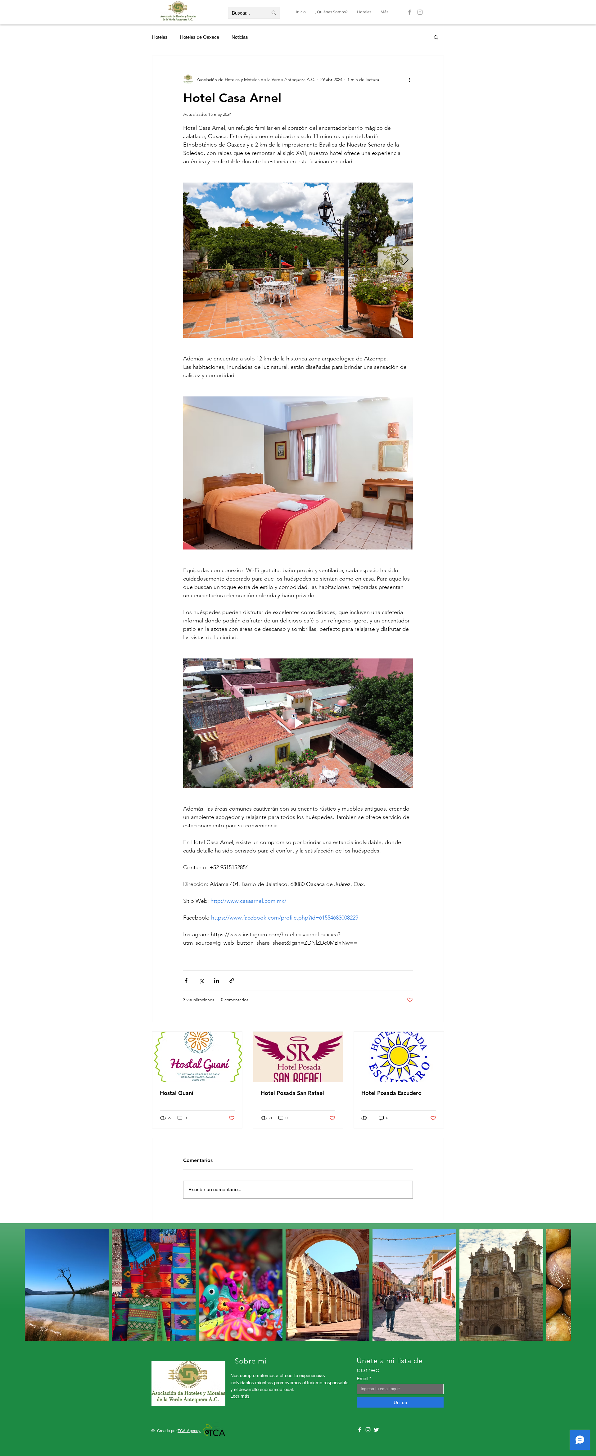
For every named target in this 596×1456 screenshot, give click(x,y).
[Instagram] (420, 12)
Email (362, 1378)
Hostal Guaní (176, 1093)
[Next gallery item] (405, 260)
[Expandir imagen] (298, 260)
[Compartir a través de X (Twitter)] (201, 980)
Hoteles (160, 37)
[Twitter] (376, 1430)
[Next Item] (560, 1285)
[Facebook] (409, 12)
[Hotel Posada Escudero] (399, 1057)
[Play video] (298, 723)
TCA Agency (189, 1430)
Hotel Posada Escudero (391, 1093)
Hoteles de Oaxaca (199, 37)
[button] (436, 36)
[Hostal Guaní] (197, 1057)
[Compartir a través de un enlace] (232, 980)
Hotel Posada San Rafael (292, 1093)
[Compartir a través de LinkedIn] (216, 980)
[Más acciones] (409, 79)
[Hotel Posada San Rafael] (298, 1057)
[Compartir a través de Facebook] (186, 980)
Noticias (240, 37)
